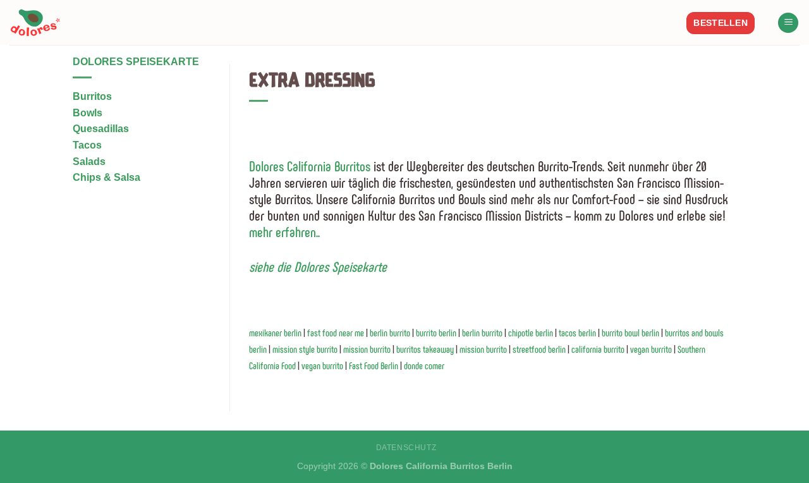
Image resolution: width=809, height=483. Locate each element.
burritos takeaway (426, 349)
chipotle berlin (531, 332)
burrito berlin (437, 332)
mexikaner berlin (276, 332)
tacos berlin (578, 332)
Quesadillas (101, 128)
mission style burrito (305, 349)
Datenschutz (406, 447)
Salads (89, 161)
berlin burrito (391, 332)
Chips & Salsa (106, 177)
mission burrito (367, 349)
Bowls (87, 112)
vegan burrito (651, 349)
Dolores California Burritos (309, 165)
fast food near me (336, 332)
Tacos (87, 145)
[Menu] (788, 23)
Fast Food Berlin (373, 365)
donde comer (424, 365)
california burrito (597, 349)
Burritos (92, 96)
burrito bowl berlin (631, 332)
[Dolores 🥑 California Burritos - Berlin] (39, 22)
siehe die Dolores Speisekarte (318, 266)
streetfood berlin (539, 349)
